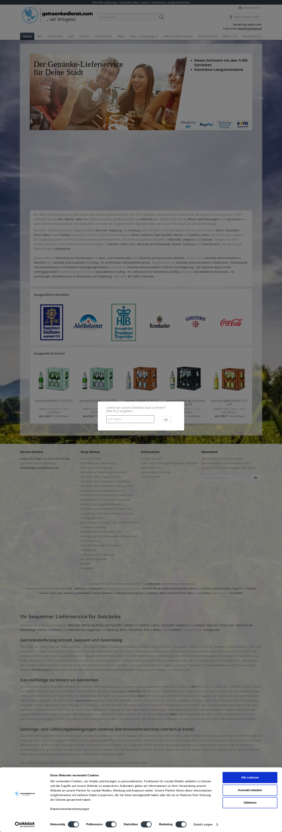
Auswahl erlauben (250, 790)
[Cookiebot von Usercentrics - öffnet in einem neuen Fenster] (25, 824)
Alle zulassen (250, 777)
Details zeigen (203, 824)
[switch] (111, 824)
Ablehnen (250, 802)
